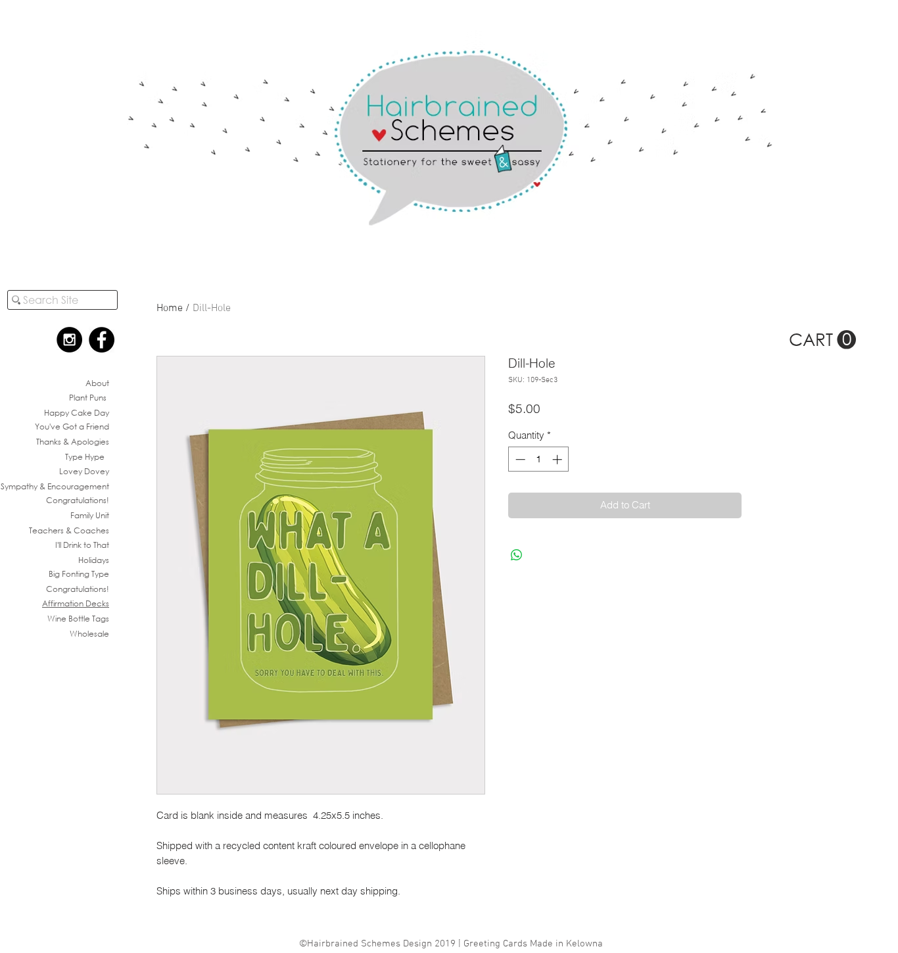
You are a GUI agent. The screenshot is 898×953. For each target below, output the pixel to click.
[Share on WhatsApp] (517, 555)
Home (169, 308)
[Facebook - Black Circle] (101, 340)
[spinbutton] (539, 459)
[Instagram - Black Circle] (69, 340)
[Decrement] (519, 459)
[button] (822, 340)
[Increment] (558, 459)
